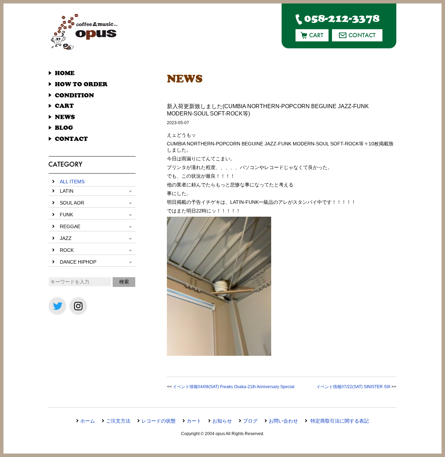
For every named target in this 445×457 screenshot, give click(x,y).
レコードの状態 (158, 421)
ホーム (87, 421)
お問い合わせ (283, 421)
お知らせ (222, 421)
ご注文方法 (118, 421)
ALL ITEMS (72, 181)
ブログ (250, 421)
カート (194, 421)
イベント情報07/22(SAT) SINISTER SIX (353, 386)
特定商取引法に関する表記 (339, 421)
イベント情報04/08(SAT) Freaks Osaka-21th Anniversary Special (233, 386)
